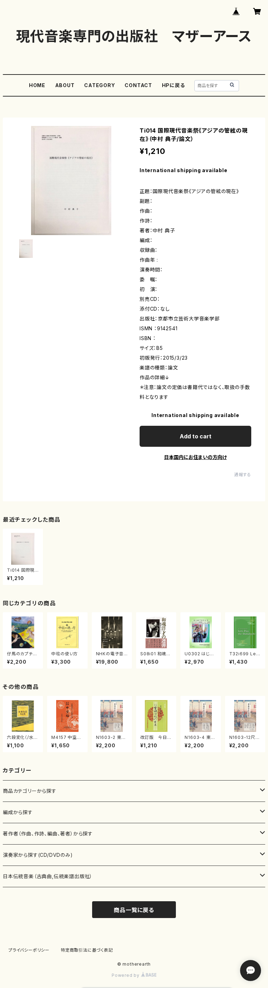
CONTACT (138, 85)
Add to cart (195, 436)
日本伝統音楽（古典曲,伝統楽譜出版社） (47, 876)
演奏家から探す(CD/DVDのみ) (38, 855)
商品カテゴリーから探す (30, 791)
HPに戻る (173, 85)
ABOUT (65, 85)
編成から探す (18, 812)
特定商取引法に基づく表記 (87, 950)
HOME (37, 85)
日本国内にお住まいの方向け (195, 457)
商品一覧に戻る (134, 909)
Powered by (126, 975)
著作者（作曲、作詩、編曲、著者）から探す (48, 834)
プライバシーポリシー (29, 950)
